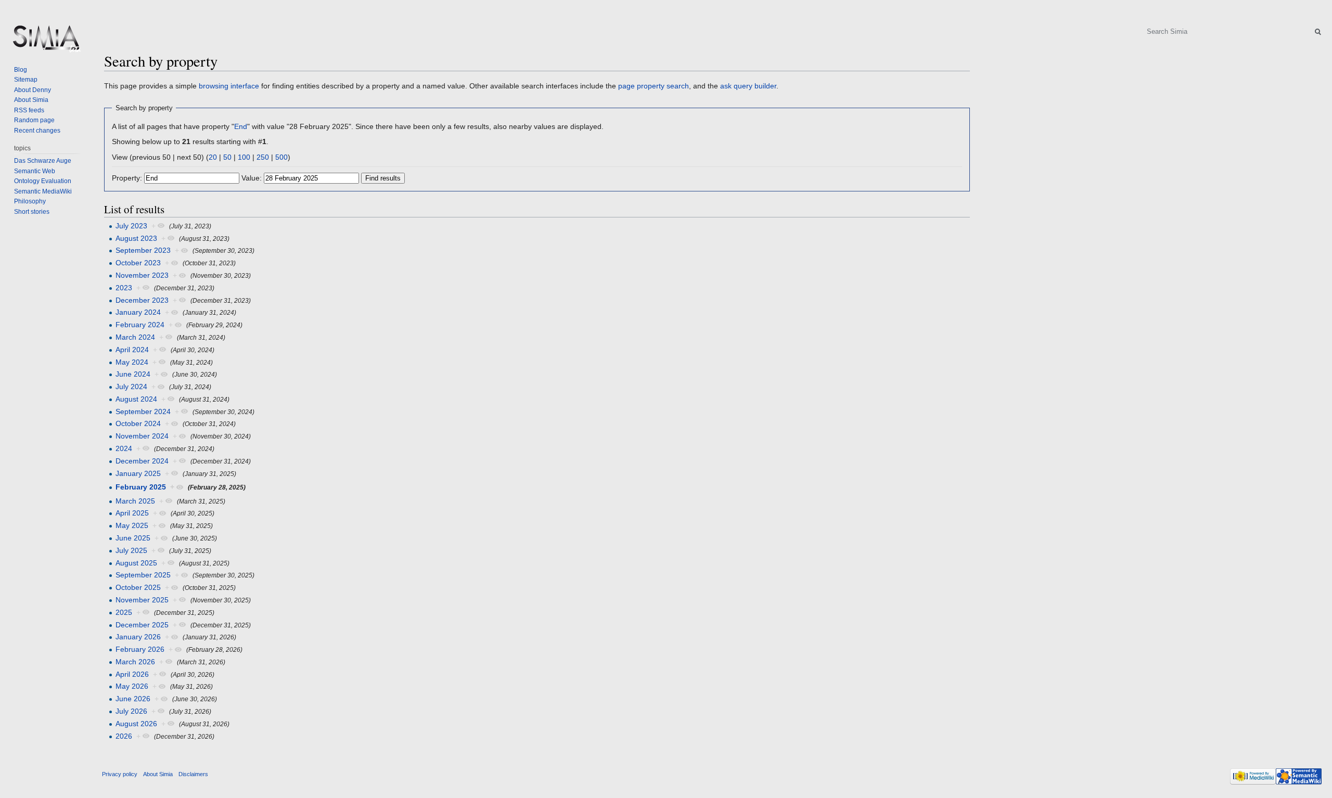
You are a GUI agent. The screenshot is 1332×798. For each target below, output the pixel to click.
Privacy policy (119, 774)
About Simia (31, 100)
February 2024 (140, 324)
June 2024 (133, 374)
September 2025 (143, 575)
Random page (34, 120)
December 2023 (142, 300)
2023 (124, 288)
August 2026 (136, 723)
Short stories (31, 211)
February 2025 (141, 487)
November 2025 (142, 600)
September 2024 (143, 411)
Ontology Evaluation (42, 181)
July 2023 (131, 226)
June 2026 (133, 698)
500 (281, 157)
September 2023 (143, 250)
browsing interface (229, 86)
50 (227, 157)
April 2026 (132, 674)
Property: (127, 178)
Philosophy (30, 201)
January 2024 (138, 312)
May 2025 (132, 525)
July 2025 (131, 550)
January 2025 (138, 473)
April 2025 (132, 513)
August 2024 (136, 399)
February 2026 (140, 649)
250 (263, 157)
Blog (20, 69)
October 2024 (138, 423)
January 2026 (138, 637)
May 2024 (132, 362)
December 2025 (142, 625)
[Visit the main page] (45, 41)
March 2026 (135, 662)
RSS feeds (29, 110)
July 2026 (131, 711)
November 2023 (142, 275)
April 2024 (132, 349)
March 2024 (135, 337)
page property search (653, 86)
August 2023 (136, 238)
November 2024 (142, 436)
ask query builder (748, 86)
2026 (124, 736)
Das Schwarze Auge (42, 160)
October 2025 (138, 587)
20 (213, 157)
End (240, 126)
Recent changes (37, 130)
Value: (251, 178)
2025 (124, 612)
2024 (124, 448)
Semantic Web (34, 171)
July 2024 (131, 386)
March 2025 (135, 501)
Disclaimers (193, 774)
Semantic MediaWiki (43, 191)
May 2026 (132, 686)
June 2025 (133, 538)
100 (244, 157)
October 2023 (138, 263)
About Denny (32, 90)
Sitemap (25, 79)
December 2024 (142, 461)
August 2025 (136, 563)
